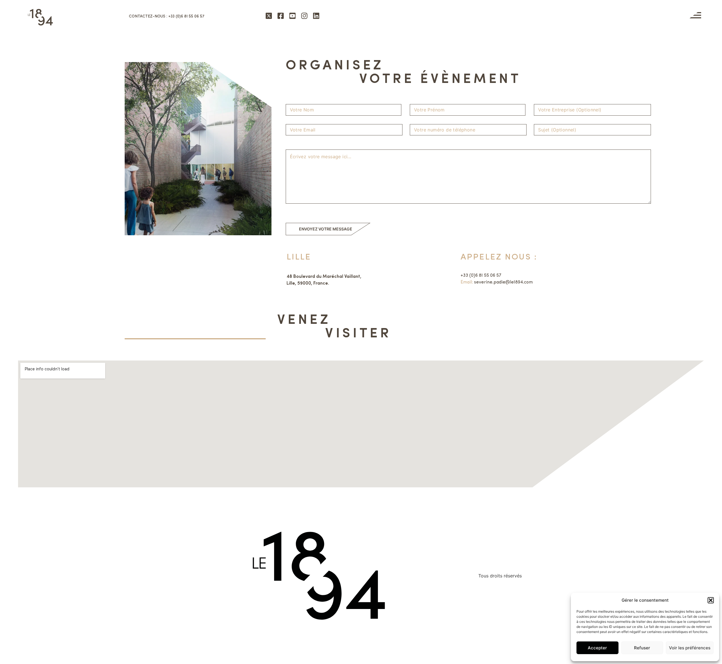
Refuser (642, 647)
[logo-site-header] (40, 17)
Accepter (597, 647)
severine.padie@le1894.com (503, 282)
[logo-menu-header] (695, 15)
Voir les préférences (689, 647)
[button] (711, 600)
